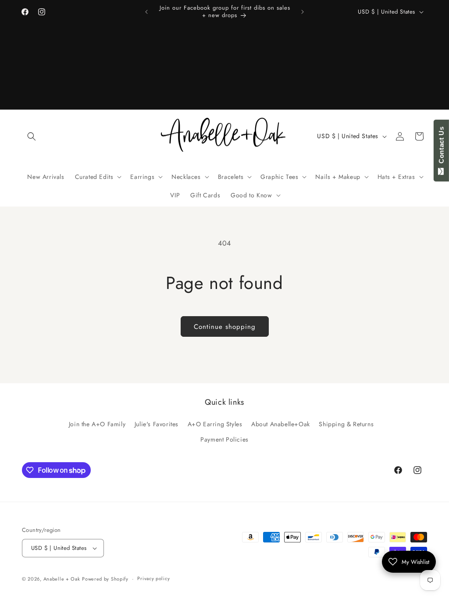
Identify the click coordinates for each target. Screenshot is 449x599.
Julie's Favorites (156, 424)
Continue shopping (225, 327)
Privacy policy (153, 578)
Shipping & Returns (346, 424)
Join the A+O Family (97, 424)
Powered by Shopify (105, 578)
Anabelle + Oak (61, 578)
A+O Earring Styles (215, 424)
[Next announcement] (302, 12)
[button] (31, 136)
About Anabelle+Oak (280, 424)
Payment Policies (224, 439)
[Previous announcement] (146, 12)
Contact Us (441, 147)
